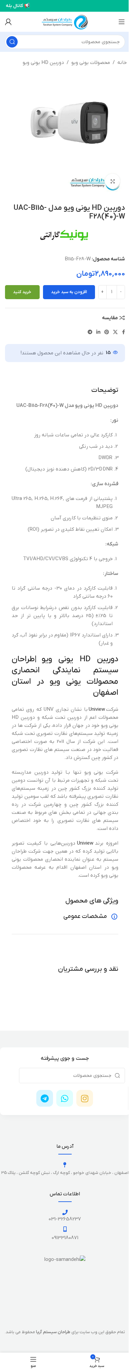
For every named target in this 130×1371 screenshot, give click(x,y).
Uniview (97, 709)
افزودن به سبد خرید (69, 292)
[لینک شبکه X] (115, 332)
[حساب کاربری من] (8, 21)
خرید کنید (22, 292)
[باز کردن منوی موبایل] (121, 21)
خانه (122, 62)
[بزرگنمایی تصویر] (112, 181)
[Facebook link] (124, 332)
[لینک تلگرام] (90, 332)
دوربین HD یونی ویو (43, 62)
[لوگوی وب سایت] (65, 21)
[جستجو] (12, 42)
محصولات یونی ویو (90, 62)
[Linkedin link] (98, 332)
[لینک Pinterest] (106, 332)
